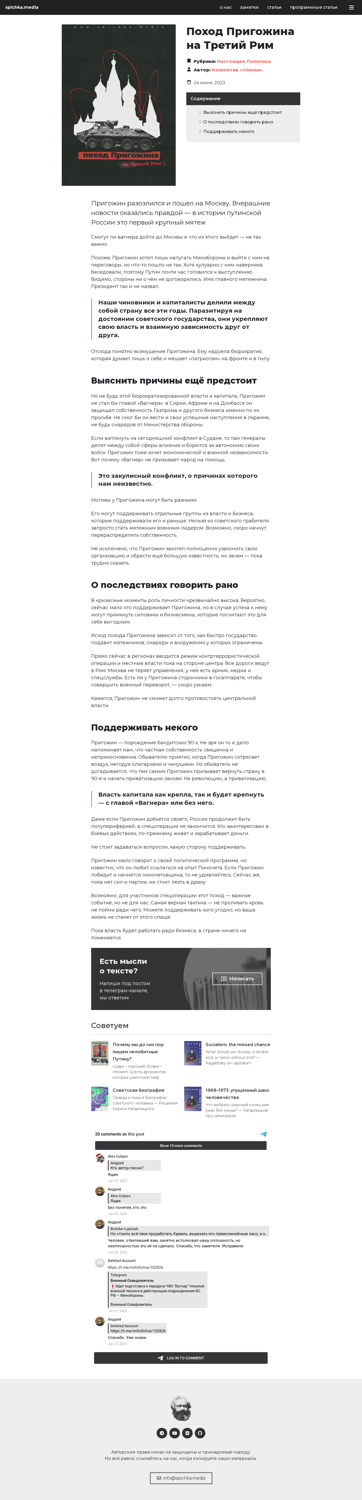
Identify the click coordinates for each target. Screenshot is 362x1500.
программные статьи (314, 7)
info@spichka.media (183, 1478)
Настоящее (231, 61)
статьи (274, 7)
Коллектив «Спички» (237, 69)
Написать (241, 979)
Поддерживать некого (228, 131)
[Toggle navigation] (351, 7)
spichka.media (21, 7)
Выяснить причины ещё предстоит (242, 112)
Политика (259, 61)
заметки (249, 7)
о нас (226, 7)
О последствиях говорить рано (238, 121)
